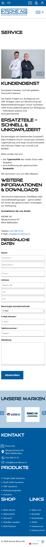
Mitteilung (6, 340)
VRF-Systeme (10, 486)
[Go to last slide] (2, 413)
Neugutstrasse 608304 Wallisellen (14, 451)
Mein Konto (9, 510)
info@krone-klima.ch (9, 3)
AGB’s (35, 522)
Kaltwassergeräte (12, 490)
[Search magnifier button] (43, 12)
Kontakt (36, 514)
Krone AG (10, 446)
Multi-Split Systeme (13, 482)
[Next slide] (44, 413)
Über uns (31, 3)
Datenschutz (38, 530)
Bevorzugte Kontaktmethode (15, 306)
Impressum (37, 526)
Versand (7, 518)
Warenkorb (9, 514)
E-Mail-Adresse (9, 317)
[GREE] (14, 413)
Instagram (43, 541)
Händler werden (11, 522)
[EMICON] (32, 413)
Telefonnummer (9, 328)
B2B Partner (9, 526)
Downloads (37, 518)
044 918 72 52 (3, 3)
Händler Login (43, 3)
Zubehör (7, 495)
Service (37, 3)
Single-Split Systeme (14, 478)
